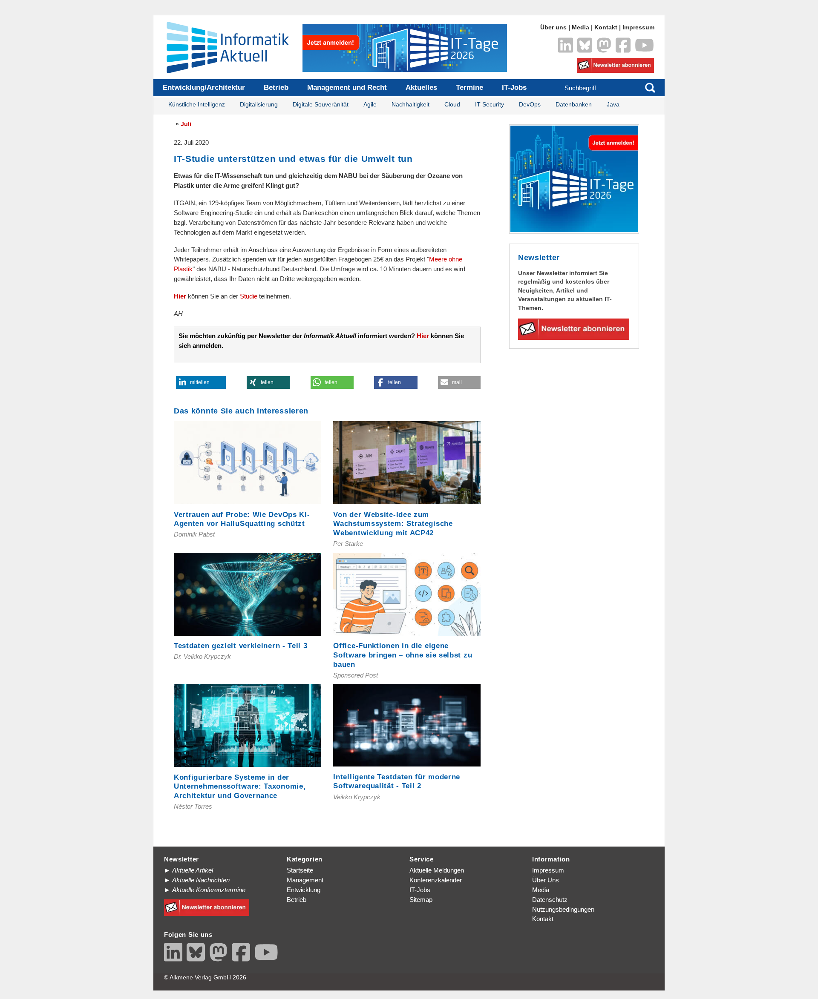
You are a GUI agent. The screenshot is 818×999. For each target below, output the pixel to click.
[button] (201, 382)
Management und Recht (347, 87)
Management (305, 880)
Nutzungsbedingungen (563, 909)
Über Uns (545, 880)
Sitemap (420, 899)
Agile (370, 104)
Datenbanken (574, 104)
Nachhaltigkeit (410, 104)
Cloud (452, 104)
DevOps (530, 104)
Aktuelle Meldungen (436, 870)
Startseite (300, 870)
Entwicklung (303, 889)
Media (580, 27)
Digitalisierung (259, 104)
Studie (248, 296)
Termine (469, 87)
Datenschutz (549, 899)
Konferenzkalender (435, 880)
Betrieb (276, 87)
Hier (180, 296)
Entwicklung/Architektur (204, 87)
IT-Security (489, 104)
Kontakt (605, 27)
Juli (186, 124)
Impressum (638, 27)
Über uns (553, 27)
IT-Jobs (514, 87)
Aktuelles (421, 87)
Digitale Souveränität (321, 104)
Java (613, 104)
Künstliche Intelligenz (196, 104)
